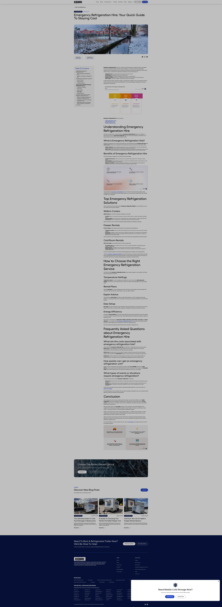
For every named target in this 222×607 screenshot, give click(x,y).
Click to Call (170, 596)
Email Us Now (181, 596)
